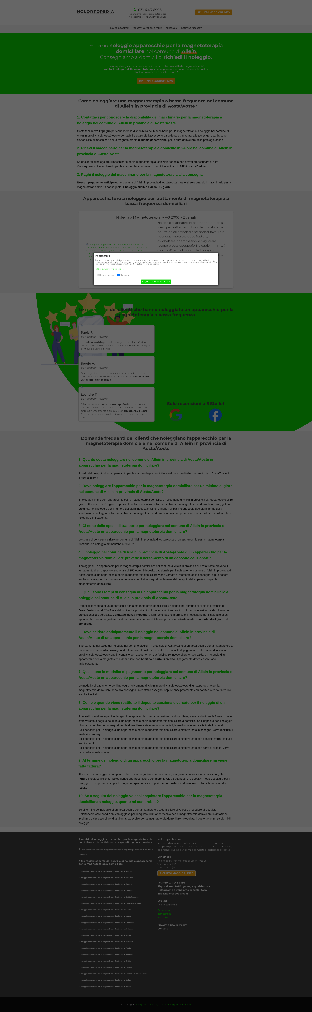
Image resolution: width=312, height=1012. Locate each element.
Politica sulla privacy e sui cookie (109, 269)
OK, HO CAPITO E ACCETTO (156, 281)
